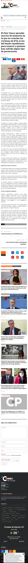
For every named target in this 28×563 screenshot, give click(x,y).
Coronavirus (4, 511)
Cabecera (4, 509)
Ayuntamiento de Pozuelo (19, 507)
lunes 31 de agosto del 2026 (7, 0)
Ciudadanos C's (11, 509)
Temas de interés (4, 24)
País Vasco (19, 224)
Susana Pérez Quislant (6, 521)
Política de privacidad (16, 455)
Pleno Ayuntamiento (6, 517)
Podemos (14, 517)
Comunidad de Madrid (20, 509)
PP (8, 519)
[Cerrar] (23, 554)
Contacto (3, 488)
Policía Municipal (21, 517)
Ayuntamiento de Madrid (7, 507)
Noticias (4, 321)
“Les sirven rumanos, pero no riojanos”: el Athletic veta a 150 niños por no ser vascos (13, 412)
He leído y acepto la (11, 455)
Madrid (17, 513)
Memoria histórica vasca (10, 224)
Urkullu (24, 224)
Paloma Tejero (15, 515)
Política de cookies (13, 561)
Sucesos (16, 519)
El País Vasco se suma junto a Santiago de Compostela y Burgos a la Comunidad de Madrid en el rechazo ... (12, 338)
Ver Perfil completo (5, 486)
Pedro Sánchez (22, 515)
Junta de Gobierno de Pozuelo (8, 513)
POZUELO (4, 519)
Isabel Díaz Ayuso (12, 511)
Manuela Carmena (6, 515)
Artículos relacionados (7, 266)
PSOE (12, 519)
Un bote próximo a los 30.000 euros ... (12, 234)
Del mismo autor (17, 266)
